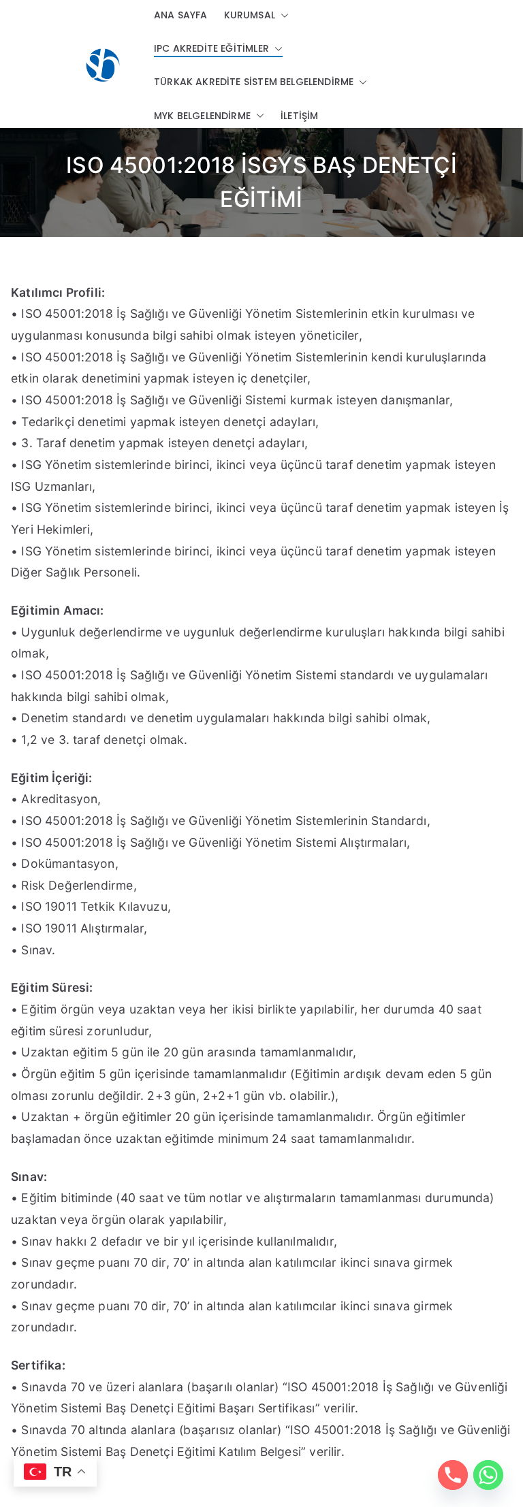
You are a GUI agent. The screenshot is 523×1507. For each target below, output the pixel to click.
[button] (282, 15)
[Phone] (453, 1475)
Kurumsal (249, 15)
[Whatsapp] (488, 1475)
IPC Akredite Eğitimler (211, 48)
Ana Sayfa (181, 15)
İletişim (299, 116)
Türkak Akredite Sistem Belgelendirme (253, 81)
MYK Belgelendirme (202, 116)
